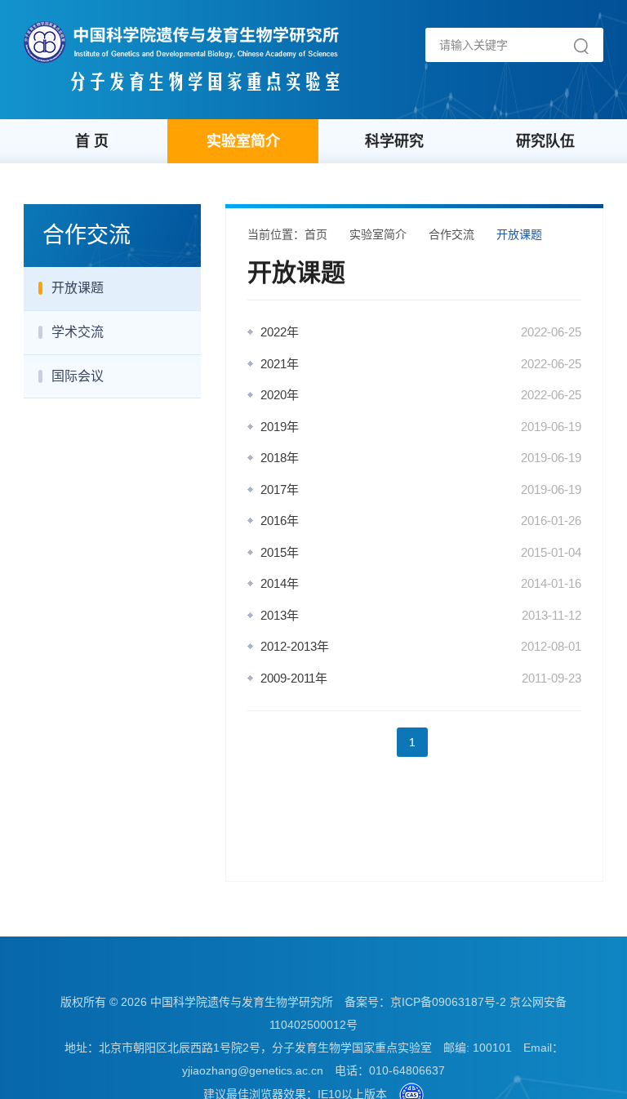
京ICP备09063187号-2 (448, 1001)
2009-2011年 (293, 678)
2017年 (279, 489)
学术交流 (77, 332)
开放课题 (77, 288)
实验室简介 (243, 141)
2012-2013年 (294, 646)
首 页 (92, 141)
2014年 (279, 583)
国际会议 (77, 376)
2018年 (279, 458)
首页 (316, 234)
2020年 (279, 395)
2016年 (279, 520)
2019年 (279, 427)
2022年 (279, 332)
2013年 (279, 615)
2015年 (279, 552)
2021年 (279, 364)
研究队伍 (545, 141)
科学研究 (394, 141)
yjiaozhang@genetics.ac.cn (252, 1070)
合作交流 (451, 234)
